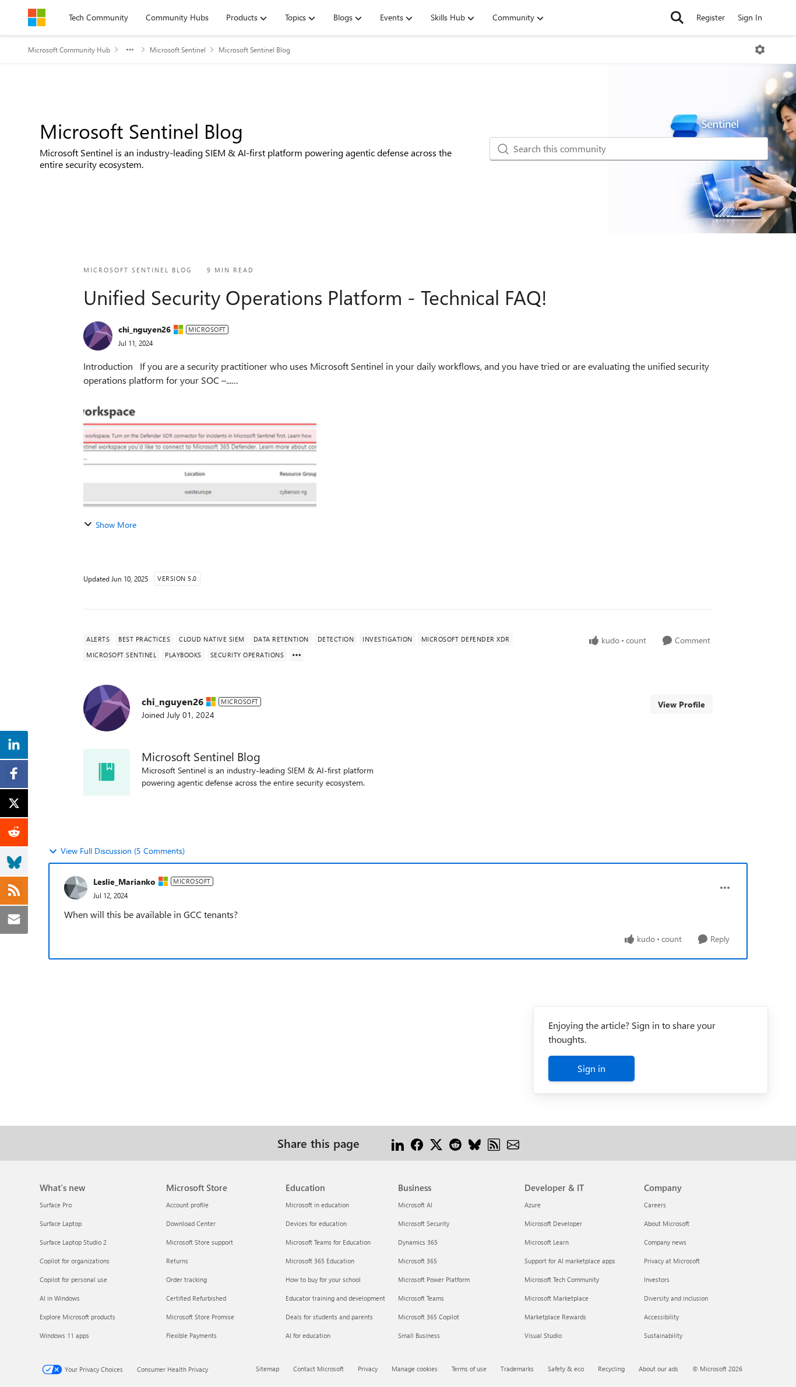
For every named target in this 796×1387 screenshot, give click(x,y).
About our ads (658, 1368)
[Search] (677, 17)
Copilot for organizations (75, 1260)
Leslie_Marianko (124, 881)
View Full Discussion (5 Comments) (123, 850)
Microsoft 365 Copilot (428, 1316)
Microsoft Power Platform (434, 1279)
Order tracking (186, 1279)
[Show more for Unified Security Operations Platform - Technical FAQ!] (297, 655)
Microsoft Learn (546, 1242)
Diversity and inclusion (676, 1298)
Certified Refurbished (196, 1298)
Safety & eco (566, 1368)
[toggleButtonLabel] (760, 49)
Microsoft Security (423, 1223)
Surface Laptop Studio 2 (73, 1242)
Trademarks (517, 1368)
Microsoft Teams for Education (328, 1242)
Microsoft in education (317, 1204)
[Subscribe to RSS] (494, 1143)
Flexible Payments (191, 1335)
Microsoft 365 (417, 1260)
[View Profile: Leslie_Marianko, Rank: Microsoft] (75, 887)
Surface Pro (56, 1204)
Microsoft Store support (199, 1242)
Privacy (368, 1368)
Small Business (419, 1335)
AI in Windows (60, 1298)
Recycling (611, 1368)
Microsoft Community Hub (69, 49)
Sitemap (267, 1368)
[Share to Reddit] (455, 1143)
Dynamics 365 (418, 1242)
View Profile (681, 704)
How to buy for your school (323, 1279)
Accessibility (661, 1316)
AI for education (308, 1335)
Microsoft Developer (553, 1223)
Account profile (187, 1204)
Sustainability (663, 1335)
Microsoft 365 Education (320, 1260)
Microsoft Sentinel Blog (254, 49)
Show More (116, 524)
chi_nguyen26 (144, 329)
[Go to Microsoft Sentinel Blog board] (106, 772)
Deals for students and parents (329, 1316)
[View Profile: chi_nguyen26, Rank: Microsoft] (97, 336)
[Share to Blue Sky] (475, 1143)
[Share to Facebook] (417, 1143)
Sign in (591, 1068)
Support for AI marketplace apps (569, 1260)
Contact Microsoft (318, 1368)
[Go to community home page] (36, 17)
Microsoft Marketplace (556, 1298)
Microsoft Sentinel (178, 49)
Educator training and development (335, 1298)
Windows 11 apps (64, 1335)
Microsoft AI (415, 1204)
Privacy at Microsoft (672, 1260)
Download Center (191, 1223)
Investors (657, 1279)
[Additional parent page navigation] (130, 49)
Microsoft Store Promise (200, 1316)
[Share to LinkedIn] (398, 1143)
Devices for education (316, 1223)
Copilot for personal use (73, 1279)
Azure (532, 1204)
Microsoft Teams (421, 1298)
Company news (665, 1242)
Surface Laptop (61, 1223)
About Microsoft (666, 1223)
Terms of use (469, 1368)
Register (710, 17)
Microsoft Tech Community (561, 1279)
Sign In (750, 17)
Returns (177, 1260)
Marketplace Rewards (555, 1316)
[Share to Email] (513, 1143)
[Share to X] (436, 1143)
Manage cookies (415, 1368)
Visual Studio (543, 1335)
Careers (655, 1204)
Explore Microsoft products (77, 1316)
